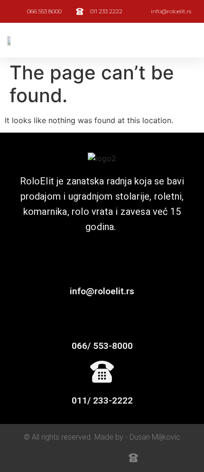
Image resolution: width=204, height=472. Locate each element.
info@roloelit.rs (102, 291)
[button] (190, 40)
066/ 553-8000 (102, 345)
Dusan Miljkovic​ (155, 437)
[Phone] (112, 457)
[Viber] (91, 457)
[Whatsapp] (70, 457)
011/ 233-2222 (102, 400)
